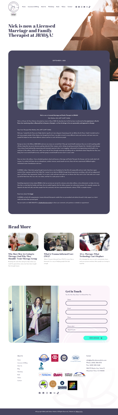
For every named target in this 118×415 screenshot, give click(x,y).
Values (63, 6)
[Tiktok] (89, 7)
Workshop (51, 6)
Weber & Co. (79, 411)
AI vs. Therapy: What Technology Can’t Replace (92, 255)
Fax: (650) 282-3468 (93, 365)
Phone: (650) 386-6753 (94, 362)
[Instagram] (81, 7)
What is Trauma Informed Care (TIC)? (58, 255)
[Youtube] (84, 7)
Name (69, 299)
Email (69, 308)
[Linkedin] (79, 7)
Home (24, 6)
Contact (70, 6)
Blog (18, 368)
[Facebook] (76, 7)
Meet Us (43, 6)
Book (57, 6)
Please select (70, 326)
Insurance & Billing (33, 6)
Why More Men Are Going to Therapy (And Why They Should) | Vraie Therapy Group (22, 256)
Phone (69, 317)
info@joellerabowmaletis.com (96, 360)
